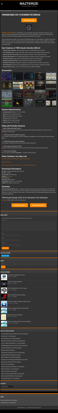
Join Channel (5, 255)
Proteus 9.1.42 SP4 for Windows (15, 281)
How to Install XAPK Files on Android (9, 400)
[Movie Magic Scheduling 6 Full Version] (4, 277)
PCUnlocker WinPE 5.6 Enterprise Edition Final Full (19, 301)
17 (17, 323)
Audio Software (8, 10)
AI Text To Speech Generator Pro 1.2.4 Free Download (13, 343)
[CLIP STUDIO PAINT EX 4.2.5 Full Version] (4, 290)
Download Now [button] (29, 20)
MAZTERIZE (29, 3)
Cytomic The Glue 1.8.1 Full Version (9, 371)
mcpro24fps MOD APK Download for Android (11, 355)
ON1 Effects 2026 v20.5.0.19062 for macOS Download (13, 340)
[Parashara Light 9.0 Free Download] (3, 317)
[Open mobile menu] (1, 4)
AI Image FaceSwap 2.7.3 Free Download (10, 378)
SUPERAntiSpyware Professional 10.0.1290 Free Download (14, 345)
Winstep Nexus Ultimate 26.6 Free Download (11, 362)
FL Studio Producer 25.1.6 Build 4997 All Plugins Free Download (16, 158)
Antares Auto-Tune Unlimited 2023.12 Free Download (12, 373)
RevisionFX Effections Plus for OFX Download (11, 347)
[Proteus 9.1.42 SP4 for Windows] (4, 284)
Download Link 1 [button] (20, 205)
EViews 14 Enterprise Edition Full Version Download (19, 321)
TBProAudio (9, 176)
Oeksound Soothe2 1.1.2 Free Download (10, 369)
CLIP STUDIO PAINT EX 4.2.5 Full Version (17, 288)
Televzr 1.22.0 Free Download (7, 364)
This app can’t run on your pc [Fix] (8, 402)
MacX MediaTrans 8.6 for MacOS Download (10, 338)
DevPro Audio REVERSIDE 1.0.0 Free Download (11, 376)
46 (15, 276)
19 (15, 309)
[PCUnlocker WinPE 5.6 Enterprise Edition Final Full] (4, 304)
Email (3, 238)
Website (3, 242)
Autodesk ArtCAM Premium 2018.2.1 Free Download (12, 366)
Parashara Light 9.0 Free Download (14, 314)
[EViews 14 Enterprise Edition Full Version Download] (4, 324)
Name (3, 233)
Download (4, 200)
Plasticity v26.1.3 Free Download (8, 336)
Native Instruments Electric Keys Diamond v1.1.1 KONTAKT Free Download (18, 165)
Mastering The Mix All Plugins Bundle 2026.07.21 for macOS (14, 359)
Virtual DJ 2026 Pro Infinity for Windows (16, 295)
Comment (4, 220)
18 (15, 316)
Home (2, 10)
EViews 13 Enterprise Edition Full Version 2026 (18, 308)
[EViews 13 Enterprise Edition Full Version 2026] (4, 310)
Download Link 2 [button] (38, 205)
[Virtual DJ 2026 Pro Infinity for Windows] (4, 297)
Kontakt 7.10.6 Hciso (6, 162)
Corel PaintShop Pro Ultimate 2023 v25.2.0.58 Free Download (14, 333)
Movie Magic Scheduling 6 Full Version (16, 275)
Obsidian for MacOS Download (7, 350)
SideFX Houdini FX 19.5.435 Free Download (10, 357)
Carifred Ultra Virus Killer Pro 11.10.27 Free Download (12, 352)
